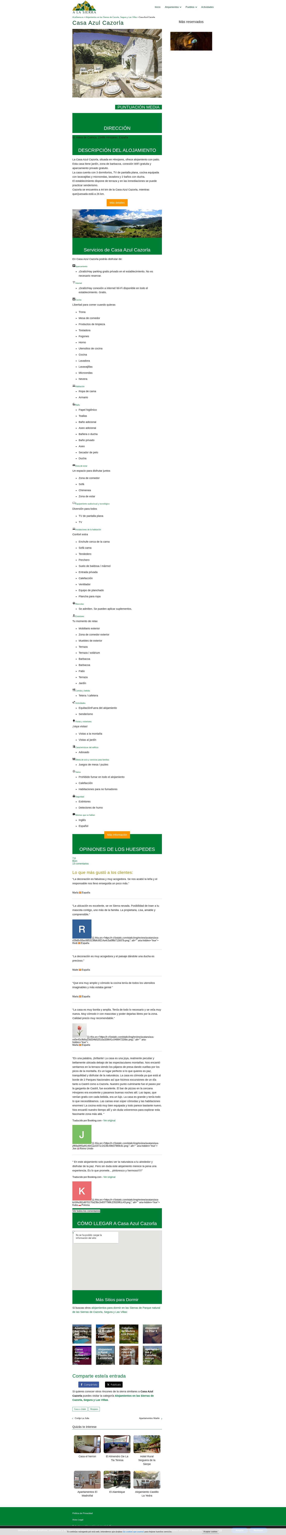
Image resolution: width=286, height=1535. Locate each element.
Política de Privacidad (82, 1513)
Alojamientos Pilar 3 (152, 1330)
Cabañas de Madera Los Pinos (128, 1331)
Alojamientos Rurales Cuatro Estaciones (105, 1332)
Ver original (109, 1120)
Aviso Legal (77, 1519)
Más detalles (117, 202)
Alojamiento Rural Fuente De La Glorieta (105, 1354)
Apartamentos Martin (149, 1418)
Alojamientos (172, 7)
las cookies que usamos (133, 1532)
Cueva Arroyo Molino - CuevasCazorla (82, 1355)
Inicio (157, 7)
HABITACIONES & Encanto (128, 1352)
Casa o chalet (80, 1409)
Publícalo (116, 1384)
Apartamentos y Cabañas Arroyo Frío (152, 1355)
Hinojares (94, 1409)
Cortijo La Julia (82, 1418)
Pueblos (190, 7)
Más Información (117, 834)
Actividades (207, 7)
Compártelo (90, 1384)
